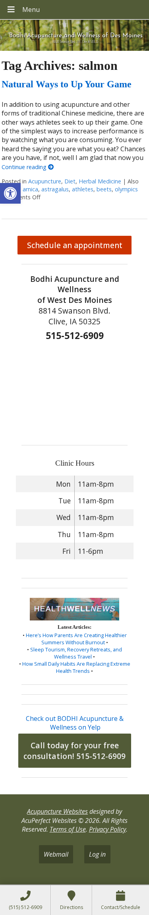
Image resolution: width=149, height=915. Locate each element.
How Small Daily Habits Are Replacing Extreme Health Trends (76, 667)
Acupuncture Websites (57, 811)
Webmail (56, 854)
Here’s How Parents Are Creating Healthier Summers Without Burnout (76, 639)
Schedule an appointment (74, 245)
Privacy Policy (107, 829)
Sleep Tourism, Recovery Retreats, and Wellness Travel (76, 653)
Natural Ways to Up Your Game (67, 84)
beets (104, 189)
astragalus (55, 189)
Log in (97, 854)
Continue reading (25, 167)
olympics (126, 189)
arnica (30, 189)
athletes (82, 189)
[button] (10, 193)
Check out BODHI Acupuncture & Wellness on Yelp (75, 723)
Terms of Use (68, 829)
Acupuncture (44, 181)
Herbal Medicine (100, 181)
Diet (69, 181)
